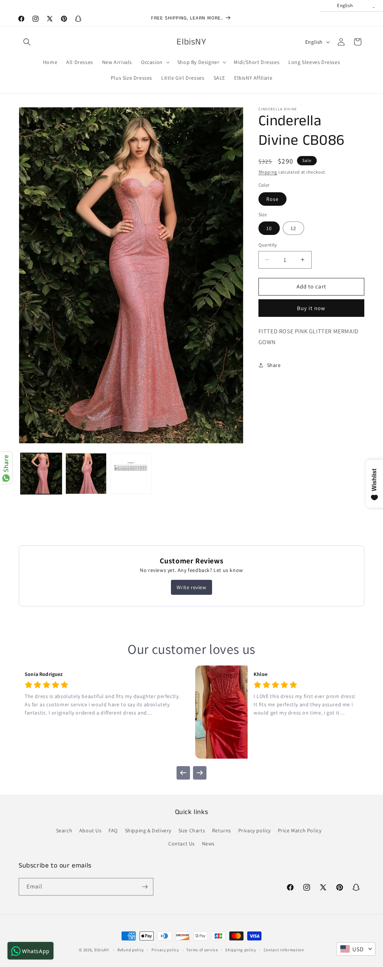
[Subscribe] (145, 887)
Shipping (268, 172)
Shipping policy (240, 949)
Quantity (267, 245)
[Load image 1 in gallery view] (41, 473)
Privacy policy (254, 830)
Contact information (284, 949)
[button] (27, 42)
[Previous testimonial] (183, 773)
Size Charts (191, 830)
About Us (90, 830)
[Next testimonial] (199, 773)
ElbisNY (101, 949)
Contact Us (181, 843)
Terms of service (202, 949)
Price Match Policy (300, 830)
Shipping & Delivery (148, 830)
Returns (221, 830)
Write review (191, 587)
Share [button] (274, 365)
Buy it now (311, 308)
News (208, 843)
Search (64, 830)
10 (269, 228)
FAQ (113, 830)
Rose (272, 199)
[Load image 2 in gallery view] (86, 473)
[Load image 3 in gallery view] (130, 473)
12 (293, 228)
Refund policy (130, 949)
